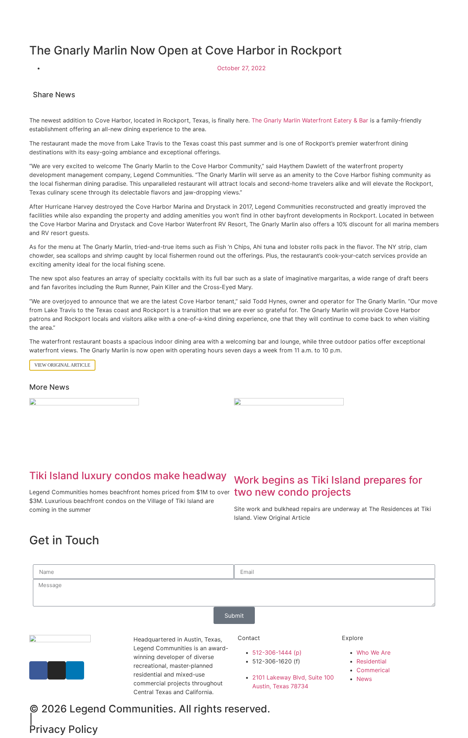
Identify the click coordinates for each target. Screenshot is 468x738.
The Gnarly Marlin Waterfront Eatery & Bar (310, 120)
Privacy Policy (63, 729)
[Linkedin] (75, 670)
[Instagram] (57, 670)
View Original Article (62, 365)
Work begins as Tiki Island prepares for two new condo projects (328, 486)
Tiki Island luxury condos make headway (128, 475)
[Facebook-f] (38, 670)
